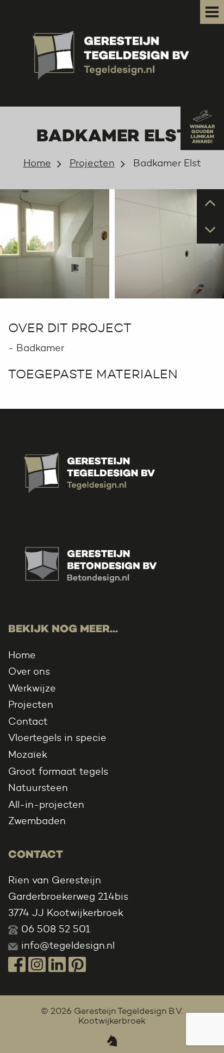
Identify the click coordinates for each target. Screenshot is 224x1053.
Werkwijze (32, 688)
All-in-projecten (46, 805)
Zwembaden (37, 821)
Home (37, 163)
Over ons (29, 671)
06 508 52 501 (55, 929)
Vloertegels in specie (57, 738)
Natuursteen (38, 788)
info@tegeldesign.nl (68, 945)
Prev (211, 202)
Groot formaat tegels (58, 771)
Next (211, 229)
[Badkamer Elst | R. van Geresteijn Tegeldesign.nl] (112, 52)
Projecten (92, 163)
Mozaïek (27, 755)
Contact (28, 721)
